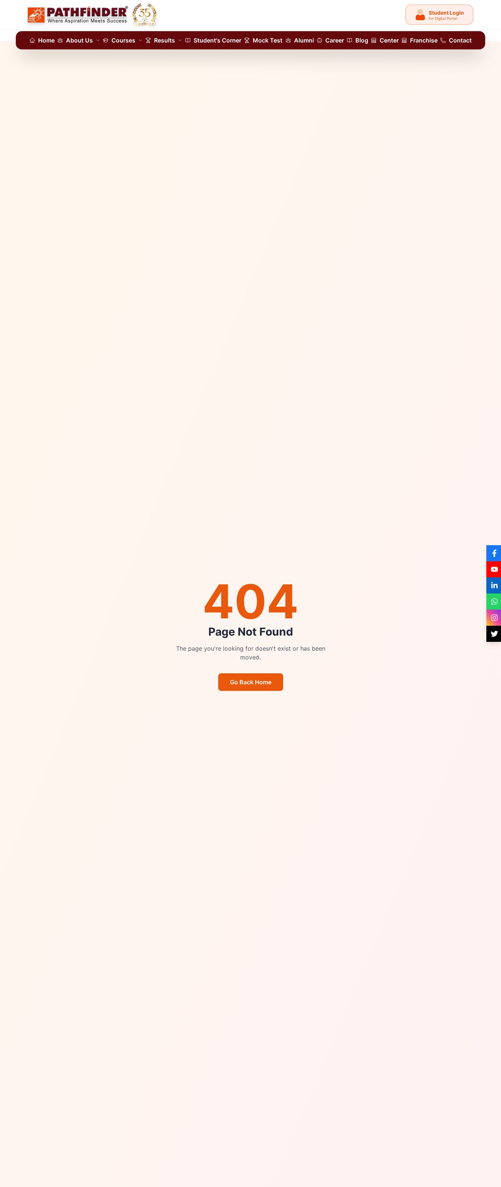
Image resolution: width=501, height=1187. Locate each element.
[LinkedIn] (493, 585)
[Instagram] (493, 618)
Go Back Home (250, 682)
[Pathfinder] (92, 14)
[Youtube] (493, 569)
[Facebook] (493, 553)
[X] (493, 634)
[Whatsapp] (493, 602)
